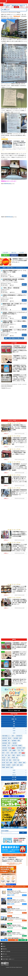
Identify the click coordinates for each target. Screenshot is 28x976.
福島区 (2, 386)
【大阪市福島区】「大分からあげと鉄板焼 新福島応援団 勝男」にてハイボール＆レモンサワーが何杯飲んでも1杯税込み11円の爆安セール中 (19, 645)
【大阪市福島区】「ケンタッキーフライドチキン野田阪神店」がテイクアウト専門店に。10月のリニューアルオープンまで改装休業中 (19, 467)
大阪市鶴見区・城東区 (16, 740)
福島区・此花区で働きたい (9, 267)
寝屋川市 (18, 755)
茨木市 (7, 752)
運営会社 (3, 946)
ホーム (3, 943)
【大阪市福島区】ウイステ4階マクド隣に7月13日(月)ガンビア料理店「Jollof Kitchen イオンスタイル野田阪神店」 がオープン (19, 589)
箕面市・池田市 (14, 752)
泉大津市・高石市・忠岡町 (7, 762)
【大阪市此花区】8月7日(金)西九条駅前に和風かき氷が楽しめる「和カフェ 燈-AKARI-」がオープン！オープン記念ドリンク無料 (19, 441)
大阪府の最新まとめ (6, 735)
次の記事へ (22, 252)
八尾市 (8, 757)
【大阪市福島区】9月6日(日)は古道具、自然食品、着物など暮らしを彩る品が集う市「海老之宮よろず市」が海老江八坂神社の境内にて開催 (19, 663)
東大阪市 (3, 757)
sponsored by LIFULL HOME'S (20, 886)
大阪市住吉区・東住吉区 (8, 747)
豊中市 (21, 752)
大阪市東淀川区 (19, 735)
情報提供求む (4, 948)
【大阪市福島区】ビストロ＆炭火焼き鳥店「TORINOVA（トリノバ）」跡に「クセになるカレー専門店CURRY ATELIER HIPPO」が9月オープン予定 (19, 547)
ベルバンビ (9, 388)
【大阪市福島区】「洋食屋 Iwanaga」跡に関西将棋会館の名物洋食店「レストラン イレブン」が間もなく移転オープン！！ (19, 144)
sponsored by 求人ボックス (20, 267)
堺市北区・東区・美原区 (6, 760)
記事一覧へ (14, 252)
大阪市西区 (14, 743)
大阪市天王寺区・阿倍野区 (17, 745)
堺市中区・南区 (16, 760)
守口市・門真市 (21, 750)
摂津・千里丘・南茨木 (6, 755)
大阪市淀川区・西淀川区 (6, 738)
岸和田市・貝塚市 (22, 762)
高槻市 (13, 755)
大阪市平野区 (4, 750)
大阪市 (13, 735)
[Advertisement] (14, 405)
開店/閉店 (3, 388)
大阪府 (19, 12)
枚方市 (23, 755)
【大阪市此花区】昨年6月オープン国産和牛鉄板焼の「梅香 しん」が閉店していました (19, 452)
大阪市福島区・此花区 (17, 738)
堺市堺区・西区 (15, 757)
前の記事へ (6, 252)
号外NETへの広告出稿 (6, 951)
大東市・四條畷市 (12, 750)
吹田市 (3, 752)
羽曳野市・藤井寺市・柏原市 (7, 767)
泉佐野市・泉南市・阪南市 (17, 765)
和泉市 (15, 762)
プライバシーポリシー (6, 956)
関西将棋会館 (7, 183)
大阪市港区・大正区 (6, 745)
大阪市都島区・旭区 (6, 740)
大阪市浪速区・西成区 (21, 747)
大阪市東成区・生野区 (6, 743)
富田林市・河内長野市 (6, 765)
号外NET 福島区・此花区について (8, 959)
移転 (5, 386)
